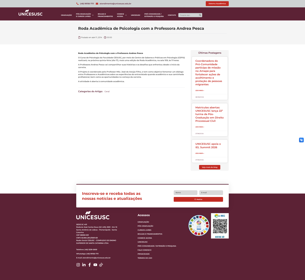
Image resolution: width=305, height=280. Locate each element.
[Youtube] (95, 265)
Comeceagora (120, 15)
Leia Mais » (199, 90)
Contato (172, 15)
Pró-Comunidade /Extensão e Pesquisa (154, 15)
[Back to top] (299, 264)
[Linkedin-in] (84, 265)
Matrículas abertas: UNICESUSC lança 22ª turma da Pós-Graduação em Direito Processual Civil (209, 114)
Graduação (66, 15)
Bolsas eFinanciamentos (105, 15)
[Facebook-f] (90, 265)
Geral (107, 91)
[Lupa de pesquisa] (200, 15)
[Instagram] (78, 265)
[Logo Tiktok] (101, 265)
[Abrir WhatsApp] (299, 274)
